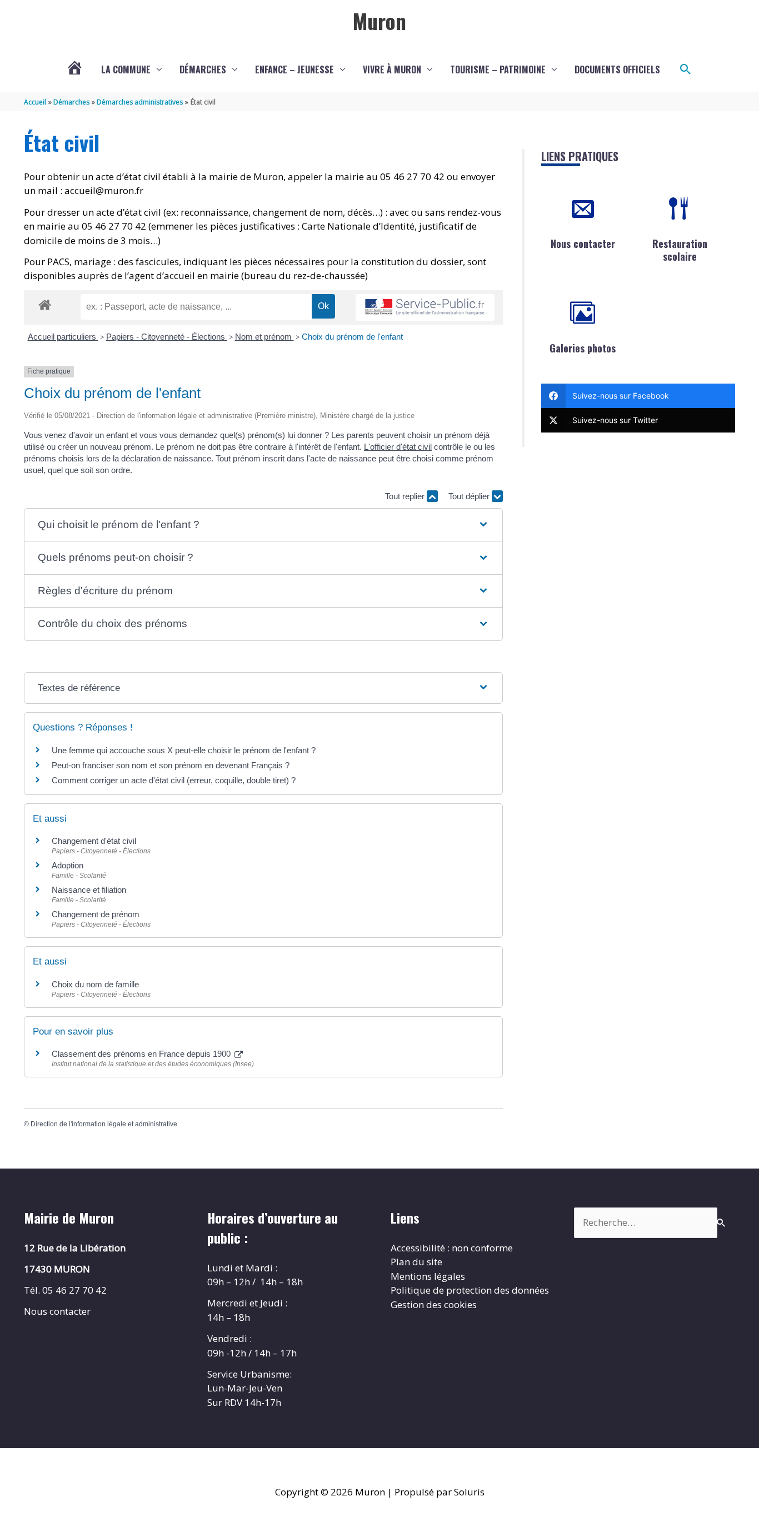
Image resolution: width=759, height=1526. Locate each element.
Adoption (67, 865)
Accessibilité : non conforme (452, 1247)
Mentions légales (428, 1276)
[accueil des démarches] (44, 303)
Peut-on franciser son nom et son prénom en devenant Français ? (170, 765)
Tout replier (406, 496)
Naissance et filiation (89, 889)
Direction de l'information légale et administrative (104, 1124)
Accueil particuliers (63, 336)
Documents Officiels (617, 69)
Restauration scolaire (679, 250)
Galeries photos (583, 348)
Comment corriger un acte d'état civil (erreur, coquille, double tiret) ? (174, 780)
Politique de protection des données (470, 1290)
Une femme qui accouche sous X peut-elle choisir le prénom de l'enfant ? (184, 750)
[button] (685, 69)
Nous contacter (583, 243)
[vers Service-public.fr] (425, 307)
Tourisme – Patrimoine (498, 69)
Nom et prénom (264, 336)
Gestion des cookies (434, 1304)
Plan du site (416, 1261)
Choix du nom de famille (95, 984)
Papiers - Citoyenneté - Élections (166, 336)
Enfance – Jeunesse (294, 69)
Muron (379, 20)
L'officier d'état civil (398, 446)
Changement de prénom (95, 914)
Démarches (202, 69)
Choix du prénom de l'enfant (352, 336)
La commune (126, 69)
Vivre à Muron (392, 69)
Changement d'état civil (94, 841)
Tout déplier (470, 496)
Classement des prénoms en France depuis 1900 (142, 1053)
